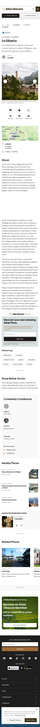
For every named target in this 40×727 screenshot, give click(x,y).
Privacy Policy (7, 343)
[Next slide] (35, 81)
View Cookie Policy (20, 715)
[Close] (37, 709)
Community (7, 697)
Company (6, 703)
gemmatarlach (9, 428)
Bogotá (19, 164)
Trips (4, 691)
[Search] (33, 9)
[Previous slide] (5, 81)
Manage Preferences (15, 720)
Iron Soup (6, 571)
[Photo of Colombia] (7, 521)
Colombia (31, 185)
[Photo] (33, 474)
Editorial (5, 685)
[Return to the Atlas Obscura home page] (13, 9)
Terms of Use (15, 343)
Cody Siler (10, 58)
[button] (11, 110)
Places (4, 679)
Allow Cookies (30, 720)
